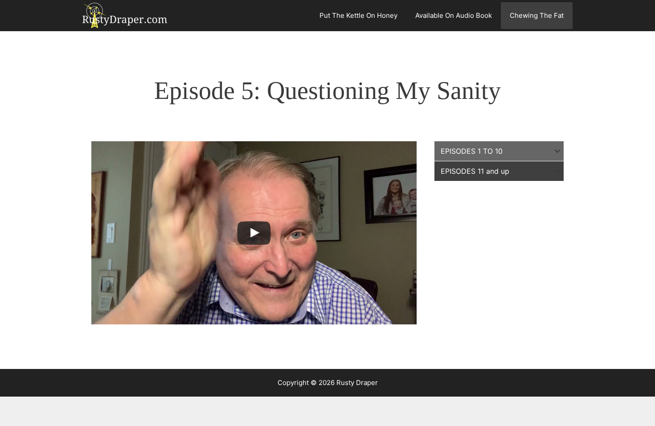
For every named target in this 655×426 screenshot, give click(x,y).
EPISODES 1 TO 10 (472, 151)
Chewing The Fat (537, 15)
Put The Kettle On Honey (358, 15)
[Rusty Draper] (127, 15)
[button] (557, 151)
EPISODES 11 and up (475, 171)
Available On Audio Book (453, 15)
